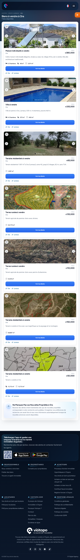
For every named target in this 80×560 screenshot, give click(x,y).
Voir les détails (40, 68)
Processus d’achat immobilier (64, 469)
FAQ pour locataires (9, 505)
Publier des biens (7, 472)
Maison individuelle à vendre (17, 51)
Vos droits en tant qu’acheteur (65, 476)
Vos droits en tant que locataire (13, 501)
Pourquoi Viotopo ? (35, 508)
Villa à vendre (11, 105)
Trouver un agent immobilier (11, 476)
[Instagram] (35, 549)
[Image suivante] (73, 35)
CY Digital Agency (72, 556)
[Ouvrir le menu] (73, 5)
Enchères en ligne (34, 523)
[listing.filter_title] (77, 14)
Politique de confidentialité (63, 505)
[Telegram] (45, 549)
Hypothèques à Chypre (62, 472)
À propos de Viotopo (35, 501)
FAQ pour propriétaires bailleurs (13, 508)
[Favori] (6, 26)
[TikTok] (50, 549)
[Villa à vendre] (40, 90)
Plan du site (32, 515)
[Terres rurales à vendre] (40, 197)
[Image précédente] (6, 35)
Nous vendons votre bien (10, 469)
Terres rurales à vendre (15, 212)
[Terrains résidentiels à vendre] (40, 144)
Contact (31, 512)
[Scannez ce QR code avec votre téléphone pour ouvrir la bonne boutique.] (8, 455)
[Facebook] (30, 549)
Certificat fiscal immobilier (63, 489)
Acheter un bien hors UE (62, 485)
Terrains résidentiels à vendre (18, 158)
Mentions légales (60, 508)
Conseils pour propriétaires (37, 469)
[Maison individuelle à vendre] (40, 36)
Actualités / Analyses (35, 519)
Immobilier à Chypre (35, 505)
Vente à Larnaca (13, 13)
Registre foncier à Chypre (63, 492)
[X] (40, 549)
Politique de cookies (61, 512)
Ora (7, 53)
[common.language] (67, 5)
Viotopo (4, 13)
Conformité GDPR (60, 515)
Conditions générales (61, 501)
